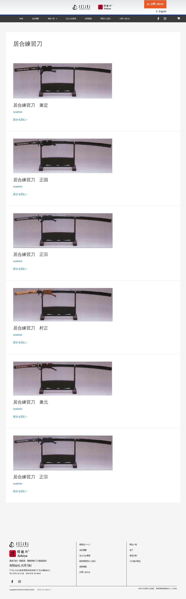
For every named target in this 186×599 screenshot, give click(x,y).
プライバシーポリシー (44, 590)
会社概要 (35, 18)
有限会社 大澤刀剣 (20, 565)
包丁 (131, 550)
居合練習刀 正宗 (30, 254)
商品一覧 (51, 18)
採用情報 (88, 18)
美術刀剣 (133, 555)
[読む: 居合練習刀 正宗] (62, 230)
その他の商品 (134, 561)
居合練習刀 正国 (30, 179)
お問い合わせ (125, 18)
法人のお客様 (71, 18)
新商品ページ (84, 544)
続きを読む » (20, 119)
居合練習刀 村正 (30, 328)
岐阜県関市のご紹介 (87, 561)
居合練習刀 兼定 (30, 105)
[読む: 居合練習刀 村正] (63, 304)
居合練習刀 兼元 (30, 402)
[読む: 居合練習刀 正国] (62, 155)
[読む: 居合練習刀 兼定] (62, 80)
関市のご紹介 (106, 18)
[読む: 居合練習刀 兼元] (62, 378)
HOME (21, 18)
